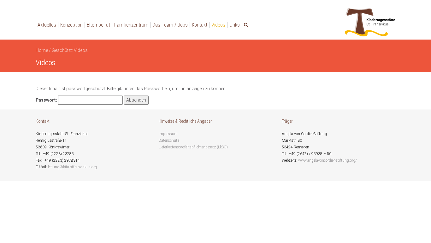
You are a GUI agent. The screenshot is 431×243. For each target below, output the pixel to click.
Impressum (168, 134)
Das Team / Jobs (170, 25)
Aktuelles (47, 25)
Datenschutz (169, 140)
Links (234, 25)
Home (42, 50)
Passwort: (47, 100)
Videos (218, 25)
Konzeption (71, 25)
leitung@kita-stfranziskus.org (72, 167)
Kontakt (199, 25)
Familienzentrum (131, 25)
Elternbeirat (98, 25)
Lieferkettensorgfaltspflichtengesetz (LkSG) (193, 147)
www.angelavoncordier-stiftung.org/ (327, 160)
